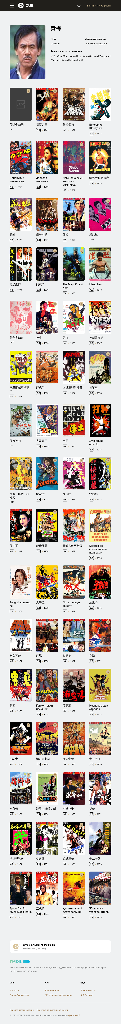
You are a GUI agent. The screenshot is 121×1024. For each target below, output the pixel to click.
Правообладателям (19, 995)
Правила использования (22, 1010)
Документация (52, 990)
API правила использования (58, 995)
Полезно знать (87, 990)
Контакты (14, 990)
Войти (90, 5)
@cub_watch (74, 1015)
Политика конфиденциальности (52, 1010)
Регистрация (104, 5)
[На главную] (26, 5)
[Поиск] (79, 5)
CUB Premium (86, 995)
